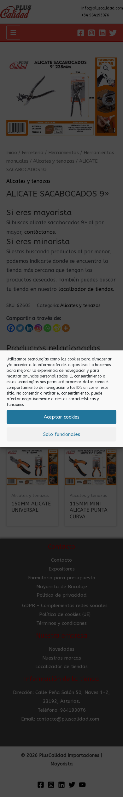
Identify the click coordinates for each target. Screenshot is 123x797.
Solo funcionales (61, 434)
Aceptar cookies (61, 417)
